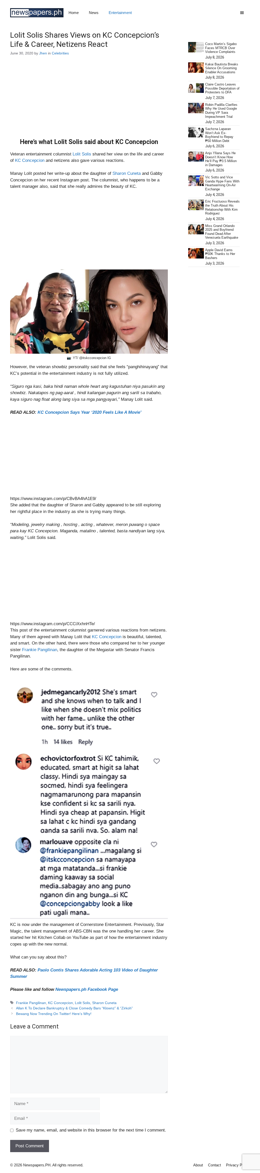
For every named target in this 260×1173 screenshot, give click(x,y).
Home (74, 12)
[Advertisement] (89, 100)
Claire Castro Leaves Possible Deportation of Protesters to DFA (222, 88)
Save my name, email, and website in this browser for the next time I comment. (91, 1130)
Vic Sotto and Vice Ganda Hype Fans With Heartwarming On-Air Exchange (222, 183)
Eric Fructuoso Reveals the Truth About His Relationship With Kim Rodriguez (222, 207)
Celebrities (60, 53)
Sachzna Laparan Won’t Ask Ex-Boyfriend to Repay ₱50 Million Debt (219, 135)
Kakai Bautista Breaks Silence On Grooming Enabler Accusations (221, 68)
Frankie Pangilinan (39, 649)
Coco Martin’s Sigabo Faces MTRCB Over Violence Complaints (221, 48)
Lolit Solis (82, 154)
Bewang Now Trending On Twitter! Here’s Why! (53, 1014)
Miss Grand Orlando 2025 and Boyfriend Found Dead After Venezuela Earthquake (221, 232)
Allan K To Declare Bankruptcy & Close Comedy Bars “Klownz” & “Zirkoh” (74, 1008)
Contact (214, 1165)
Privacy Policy (238, 1165)
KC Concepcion (29, 160)
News (94, 12)
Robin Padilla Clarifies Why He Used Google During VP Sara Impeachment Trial (221, 111)
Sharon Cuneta (126, 173)
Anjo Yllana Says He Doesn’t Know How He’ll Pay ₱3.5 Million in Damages (221, 159)
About (198, 1165)
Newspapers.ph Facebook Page (86, 989)
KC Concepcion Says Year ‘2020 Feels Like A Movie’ (89, 412)
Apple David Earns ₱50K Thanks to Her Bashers (220, 254)
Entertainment (120, 12)
